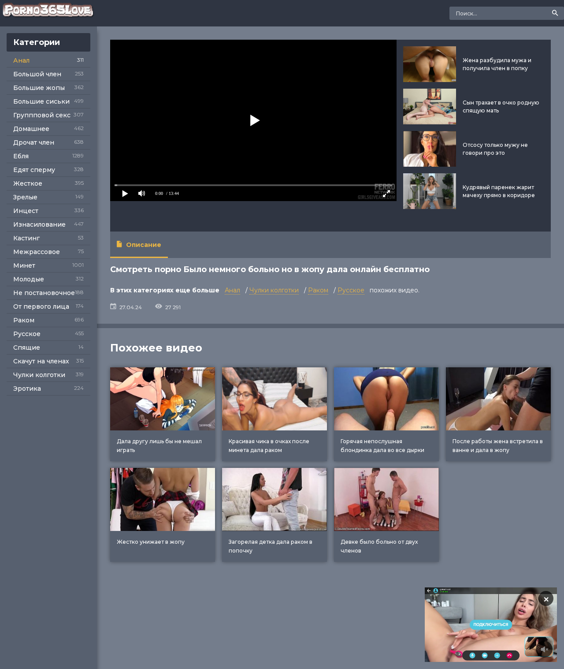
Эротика (27, 388)
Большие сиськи (41, 101)
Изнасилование (39, 224)
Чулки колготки (39, 375)
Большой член (37, 74)
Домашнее (31, 129)
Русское (27, 334)
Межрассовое (36, 252)
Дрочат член (33, 142)
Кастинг (26, 238)
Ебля (21, 156)
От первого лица (41, 306)
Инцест (25, 211)
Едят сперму (34, 170)
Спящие (26, 347)
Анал (21, 60)
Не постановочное (44, 293)
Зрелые (25, 197)
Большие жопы (39, 88)
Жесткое (27, 183)
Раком (23, 320)
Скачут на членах (41, 361)
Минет (24, 265)
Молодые (28, 279)
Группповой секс (41, 115)
